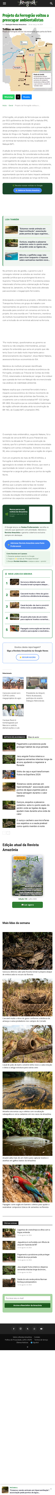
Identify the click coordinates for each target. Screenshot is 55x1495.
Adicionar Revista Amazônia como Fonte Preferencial (27, 544)
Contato (37, 1337)
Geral (11, 105)
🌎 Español (35, 1342)
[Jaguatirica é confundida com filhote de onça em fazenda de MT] (9, 1245)
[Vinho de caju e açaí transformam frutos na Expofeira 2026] (9, 774)
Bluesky (26, 97)
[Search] (51, 3)
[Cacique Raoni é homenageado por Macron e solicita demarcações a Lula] (13, 710)
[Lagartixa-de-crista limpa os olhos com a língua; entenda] (9, 1233)
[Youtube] (41, 1328)
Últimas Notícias (22, 1342)
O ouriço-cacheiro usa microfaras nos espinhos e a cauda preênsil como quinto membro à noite (33, 823)
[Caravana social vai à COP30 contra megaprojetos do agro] (13, 683)
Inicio (5, 105)
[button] (4, 3)
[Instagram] (20, 1328)
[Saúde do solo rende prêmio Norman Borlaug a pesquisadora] (9, 1282)
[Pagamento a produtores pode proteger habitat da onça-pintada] (9, 746)
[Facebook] (13, 1328)
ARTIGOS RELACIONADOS (14, 737)
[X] (27, 1328)
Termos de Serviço (41, 1340)
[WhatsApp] (34, 1328)
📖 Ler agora (27, 904)
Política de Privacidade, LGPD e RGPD (18, 1340)
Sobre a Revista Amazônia (22, 1337)
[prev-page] (4, 832)
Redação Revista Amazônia (16, 24)
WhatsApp (8, 97)
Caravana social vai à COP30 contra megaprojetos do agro (12, 695)
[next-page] (8, 832)
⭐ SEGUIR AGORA (27, 657)
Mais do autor (33, 737)
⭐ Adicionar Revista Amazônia (28, 190)
